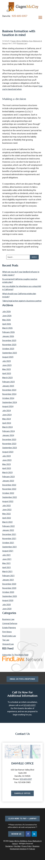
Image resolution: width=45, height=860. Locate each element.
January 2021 (8, 580)
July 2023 (6, 456)
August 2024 (7, 406)
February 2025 (8, 382)
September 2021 (9, 547)
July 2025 (6, 361)
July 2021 (6, 555)
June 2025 (6, 365)
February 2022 (8, 526)
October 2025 (8, 349)
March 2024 (7, 427)
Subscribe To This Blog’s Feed (15, 655)
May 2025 (6, 369)
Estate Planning (9, 627)
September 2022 (9, 497)
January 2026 (8, 336)
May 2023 (6, 464)
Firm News (7, 632)
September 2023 (9, 448)
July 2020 (6, 604)
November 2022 (9, 489)
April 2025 (6, 373)
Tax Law (5, 640)
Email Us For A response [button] (22, 679)
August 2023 (7, 452)
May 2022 (6, 514)
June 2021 (6, 559)
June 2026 (6, 316)
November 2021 (9, 538)
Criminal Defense (9, 623)
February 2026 (8, 332)
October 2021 (8, 543)
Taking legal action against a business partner (22, 301)
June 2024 (6, 415)
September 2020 (9, 596)
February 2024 (8, 431)
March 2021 (7, 571)
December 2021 (9, 534)
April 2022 (6, 518)
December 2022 (9, 485)
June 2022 (6, 509)
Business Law (22, 43)
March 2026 (7, 328)
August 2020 (7, 600)
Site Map (17, 846)
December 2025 (9, 340)
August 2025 (7, 357)
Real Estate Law (9, 636)
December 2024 (9, 390)
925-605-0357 (19, 16)
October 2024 (8, 398)
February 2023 (8, 476)
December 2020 (9, 584)
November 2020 (9, 588)
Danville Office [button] (22, 793)
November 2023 (9, 444)
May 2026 (6, 320)
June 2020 (6, 609)
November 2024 (9, 394)
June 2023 (6, 460)
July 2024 (6, 410)
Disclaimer (9, 846)
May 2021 (6, 563)
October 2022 (8, 493)
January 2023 (8, 481)
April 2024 (6, 423)
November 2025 (9, 344)
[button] (40, 17)
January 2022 (8, 530)
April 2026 (6, 324)
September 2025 (9, 353)
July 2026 (6, 311)
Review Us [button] (16, 834)
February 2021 (8, 575)
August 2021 (7, 551)
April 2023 (6, 468)
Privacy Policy (27, 846)
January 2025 (8, 386)
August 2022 (7, 501)
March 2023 (7, 472)
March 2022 (7, 522)
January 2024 (8, 435)
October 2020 (8, 592)
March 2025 (7, 377)
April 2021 (6, 567)
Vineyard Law (8, 644)
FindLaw (32, 849)
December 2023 (9, 439)
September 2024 (9, 402)
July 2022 (6, 505)
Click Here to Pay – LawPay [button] (22, 819)
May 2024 (6, 419)
